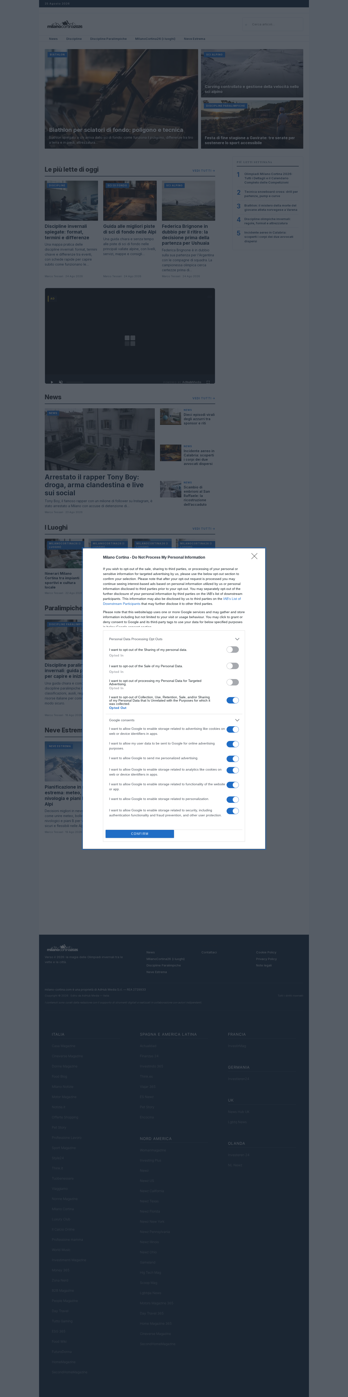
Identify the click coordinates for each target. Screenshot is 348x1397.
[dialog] (174, 698)
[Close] (255, 557)
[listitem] (174, 639)
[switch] (233, 649)
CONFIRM (140, 834)
